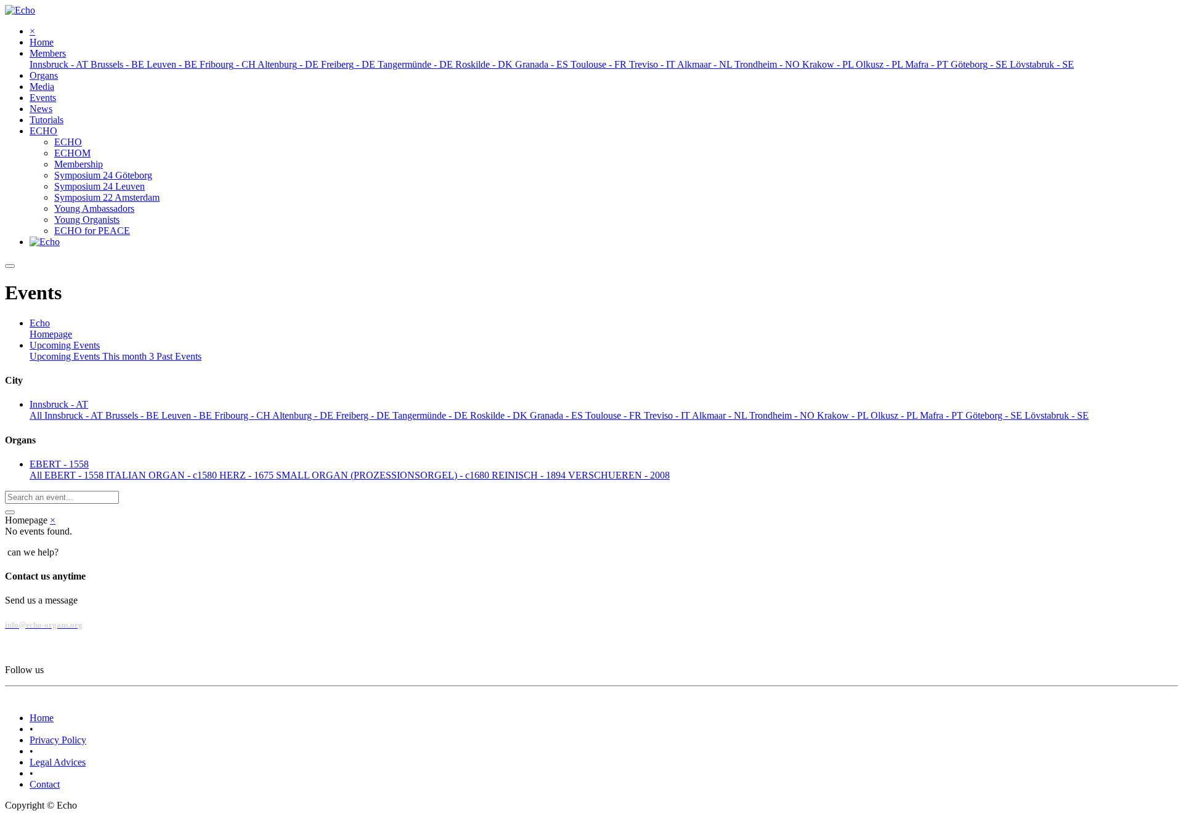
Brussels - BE (133, 415)
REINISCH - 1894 (530, 475)
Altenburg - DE (304, 415)
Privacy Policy (58, 740)
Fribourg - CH (243, 415)
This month (128, 356)
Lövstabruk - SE (1057, 415)
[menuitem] (42, 42)
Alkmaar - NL (720, 415)
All (37, 415)
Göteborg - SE (995, 415)
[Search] (10, 512)
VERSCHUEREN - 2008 (619, 475)
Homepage (51, 334)
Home (42, 718)
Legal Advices (58, 762)
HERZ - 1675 (247, 475)
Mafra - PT (943, 415)
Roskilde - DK (500, 415)
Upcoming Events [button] (65, 345)
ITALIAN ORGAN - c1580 (162, 475)
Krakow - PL (844, 415)
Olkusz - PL (895, 415)
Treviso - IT (668, 415)
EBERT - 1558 (75, 475)
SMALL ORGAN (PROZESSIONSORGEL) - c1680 (384, 475)
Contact (45, 784)
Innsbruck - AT (74, 415)
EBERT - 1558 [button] (59, 464)
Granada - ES (557, 415)
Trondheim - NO (783, 415)
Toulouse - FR (614, 415)
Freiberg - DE (364, 415)
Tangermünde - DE (431, 415)
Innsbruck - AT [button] (59, 404)
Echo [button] (40, 323)
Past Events (179, 356)
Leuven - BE (187, 415)
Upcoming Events (66, 356)
